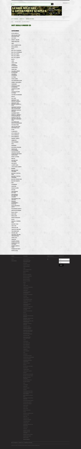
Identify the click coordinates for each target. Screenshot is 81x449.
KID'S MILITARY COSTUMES (14, 161)
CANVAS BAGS (14, 67)
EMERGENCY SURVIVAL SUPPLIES (16, 110)
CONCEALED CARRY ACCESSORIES (15, 86)
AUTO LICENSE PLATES (16, 45)
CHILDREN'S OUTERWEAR (14, 74)
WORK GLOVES (14, 250)
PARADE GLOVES (15, 188)
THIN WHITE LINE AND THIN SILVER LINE (15, 235)
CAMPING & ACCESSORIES (14, 65)
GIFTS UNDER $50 (15, 136)
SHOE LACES (14, 215)
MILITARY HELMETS (15, 181)
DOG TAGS (13, 98)
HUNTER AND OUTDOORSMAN (14, 149)
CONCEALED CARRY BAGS (15, 89)
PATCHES (13, 189)
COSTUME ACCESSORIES (16, 94)
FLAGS (12, 129)
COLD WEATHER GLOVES (16, 80)
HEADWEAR (13, 145)
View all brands (14, 260)
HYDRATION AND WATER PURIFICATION (16, 154)
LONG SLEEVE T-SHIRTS (16, 166)
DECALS (13, 96)
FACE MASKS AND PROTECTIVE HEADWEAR (16, 122)
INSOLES (13, 158)
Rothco (12, 259)
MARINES (13, 168)
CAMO (12, 61)
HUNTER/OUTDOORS (15, 152)
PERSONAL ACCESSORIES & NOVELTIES (14, 203)
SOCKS (12, 219)
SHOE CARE (13, 214)
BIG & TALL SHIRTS (15, 55)
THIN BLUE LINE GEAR (16, 229)
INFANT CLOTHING (15, 156)
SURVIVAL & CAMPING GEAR (16, 221)
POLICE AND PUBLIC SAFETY (15, 206)
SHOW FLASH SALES (15, 217)
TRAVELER (13, 239)
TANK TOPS (13, 225)
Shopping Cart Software (31, 445)
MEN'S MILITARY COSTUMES (14, 171)
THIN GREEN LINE (15, 231)
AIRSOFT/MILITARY (15, 41)
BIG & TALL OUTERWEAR (16, 52)
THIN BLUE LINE (14, 227)
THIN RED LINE (14, 232)
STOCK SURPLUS (15, 33)
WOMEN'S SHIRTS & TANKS (15, 246)
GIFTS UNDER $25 (15, 134)
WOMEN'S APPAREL (15, 241)
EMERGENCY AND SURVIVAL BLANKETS (15, 100)
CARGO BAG (14, 69)
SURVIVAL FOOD (14, 224)
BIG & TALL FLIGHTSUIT (16, 50)
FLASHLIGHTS (14, 131)
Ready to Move (14, 212)
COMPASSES (14, 84)
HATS (12, 143)
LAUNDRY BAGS (14, 165)
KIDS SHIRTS (14, 163)
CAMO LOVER (14, 62)
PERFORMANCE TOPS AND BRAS (15, 199)
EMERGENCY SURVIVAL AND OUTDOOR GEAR (16, 108)
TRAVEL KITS (14, 237)
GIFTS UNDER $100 (15, 133)
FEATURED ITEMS (18, 21)
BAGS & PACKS (14, 46)
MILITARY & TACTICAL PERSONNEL (16, 177)
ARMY (12, 43)
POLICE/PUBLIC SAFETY (16, 208)
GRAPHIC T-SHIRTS (15, 138)
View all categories (26, 439)
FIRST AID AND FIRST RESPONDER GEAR (15, 35)
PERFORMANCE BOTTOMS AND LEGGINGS (14, 195)
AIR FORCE (13, 38)
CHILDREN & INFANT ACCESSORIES (15, 72)
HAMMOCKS (13, 140)
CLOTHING (13, 77)
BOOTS (12, 59)
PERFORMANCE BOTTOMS (14, 192)
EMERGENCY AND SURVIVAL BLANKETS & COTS (16, 104)
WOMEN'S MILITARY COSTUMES (15, 243)
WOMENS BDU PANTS (15, 248)
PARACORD (13, 186)
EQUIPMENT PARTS (15, 113)
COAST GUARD (14, 78)
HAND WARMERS (14, 142)
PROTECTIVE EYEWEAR (16, 210)
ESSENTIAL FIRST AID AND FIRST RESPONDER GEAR (16, 119)
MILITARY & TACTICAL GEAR (16, 174)
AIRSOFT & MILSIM (15, 39)
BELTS (12, 48)
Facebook (47, 259)
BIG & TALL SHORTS (15, 57)
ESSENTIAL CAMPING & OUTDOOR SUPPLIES (16, 115)
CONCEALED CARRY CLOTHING (15, 92)
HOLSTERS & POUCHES (16, 147)
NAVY (12, 182)
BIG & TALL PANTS (15, 54)
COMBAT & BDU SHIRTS (16, 82)
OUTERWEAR (14, 184)
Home (12, 21)
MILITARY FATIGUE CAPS (16, 179)
